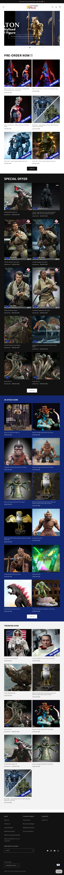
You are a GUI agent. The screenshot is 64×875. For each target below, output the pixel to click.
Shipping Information (28, 827)
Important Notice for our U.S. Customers (12, 840)
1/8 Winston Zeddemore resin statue (41, 310)
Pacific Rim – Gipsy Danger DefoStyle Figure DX (15, 161)
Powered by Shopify (21, 871)
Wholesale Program (9, 831)
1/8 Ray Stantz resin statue (10, 310)
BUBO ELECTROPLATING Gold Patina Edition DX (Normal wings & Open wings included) (44, 502)
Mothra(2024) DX (36, 574)
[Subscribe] (32, 850)
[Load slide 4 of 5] (32, 47)
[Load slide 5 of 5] (35, 47)
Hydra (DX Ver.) (8, 381)
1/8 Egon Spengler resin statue (39, 262)
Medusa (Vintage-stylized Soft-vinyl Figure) (42, 432)
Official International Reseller (12, 835)
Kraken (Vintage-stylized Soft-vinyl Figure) (14, 502)
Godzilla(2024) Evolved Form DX (12, 609)
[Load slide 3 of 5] (30, 47)
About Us (6, 820)
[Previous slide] (21, 47)
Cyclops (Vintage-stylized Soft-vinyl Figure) (42, 467)
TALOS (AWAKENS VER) (9, 693)
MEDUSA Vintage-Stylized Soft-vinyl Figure (40, 36)
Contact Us (7, 824)
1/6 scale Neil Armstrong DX (11, 658)
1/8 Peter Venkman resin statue (11, 262)
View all (32, 168)
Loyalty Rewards (8, 827)
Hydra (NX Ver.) (36, 381)
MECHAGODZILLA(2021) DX (10, 212)
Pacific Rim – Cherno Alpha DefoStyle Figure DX (44, 161)
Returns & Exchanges (28, 824)
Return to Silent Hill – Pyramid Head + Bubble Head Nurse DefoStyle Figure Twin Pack (16, 89)
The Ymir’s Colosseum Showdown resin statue (43, 609)
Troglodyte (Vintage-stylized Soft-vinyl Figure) (15, 467)
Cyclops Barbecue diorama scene (12, 574)
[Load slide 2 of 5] (27, 47)
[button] (3, 7)
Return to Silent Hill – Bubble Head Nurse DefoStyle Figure (16, 125)
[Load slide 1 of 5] (25, 47)
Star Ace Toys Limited (12, 871)
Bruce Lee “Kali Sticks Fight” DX (12, 432)
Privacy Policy (26, 820)
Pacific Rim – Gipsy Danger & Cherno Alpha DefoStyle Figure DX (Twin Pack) (45, 125)
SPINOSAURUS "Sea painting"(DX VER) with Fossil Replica (44, 346)
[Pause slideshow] (43, 47)
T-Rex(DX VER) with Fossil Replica (12, 345)
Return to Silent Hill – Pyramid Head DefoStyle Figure (45, 89)
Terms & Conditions (28, 831)
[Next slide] (39, 47)
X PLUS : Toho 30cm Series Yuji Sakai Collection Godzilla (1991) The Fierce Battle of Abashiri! (44, 213)
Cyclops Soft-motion (37, 538)
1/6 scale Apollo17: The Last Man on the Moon (43, 658)
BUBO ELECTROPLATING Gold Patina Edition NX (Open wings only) (17, 538)
